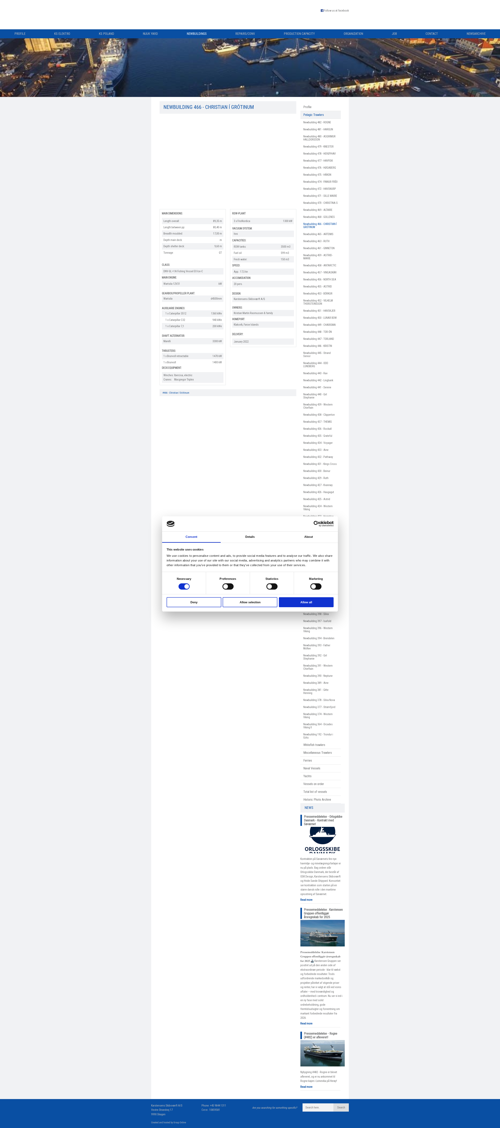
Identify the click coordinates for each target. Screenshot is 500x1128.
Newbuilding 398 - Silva (316, 614)
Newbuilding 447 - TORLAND (318, 338)
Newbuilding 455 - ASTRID (317, 286)
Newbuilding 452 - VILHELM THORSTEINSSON (318, 302)
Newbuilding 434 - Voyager (318, 442)
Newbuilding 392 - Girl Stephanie (315, 657)
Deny (193, 602)
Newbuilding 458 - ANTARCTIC (319, 265)
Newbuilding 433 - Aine (316, 449)
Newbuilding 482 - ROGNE (317, 122)
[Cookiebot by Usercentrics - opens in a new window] (316, 524)
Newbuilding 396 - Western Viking (318, 630)
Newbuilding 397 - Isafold (317, 621)
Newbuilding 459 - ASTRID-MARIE (318, 257)
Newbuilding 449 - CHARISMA (319, 324)
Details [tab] (250, 536)
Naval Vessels (311, 768)
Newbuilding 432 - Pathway (318, 456)
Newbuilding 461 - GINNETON (319, 248)
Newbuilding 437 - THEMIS (317, 421)
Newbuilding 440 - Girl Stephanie (315, 396)
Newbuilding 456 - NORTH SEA (319, 279)
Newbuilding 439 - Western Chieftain (318, 406)
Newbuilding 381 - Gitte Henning (316, 691)
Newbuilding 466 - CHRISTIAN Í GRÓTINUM (320, 225)
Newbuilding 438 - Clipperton (319, 414)
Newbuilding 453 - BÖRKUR (317, 293)
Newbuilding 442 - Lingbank (318, 380)
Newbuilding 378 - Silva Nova (319, 700)
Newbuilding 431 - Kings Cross (320, 464)
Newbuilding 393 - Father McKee (316, 647)
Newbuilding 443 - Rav (315, 373)
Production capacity (299, 34)
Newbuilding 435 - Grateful (317, 435)
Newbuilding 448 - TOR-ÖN (317, 331)
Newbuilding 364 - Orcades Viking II (318, 726)
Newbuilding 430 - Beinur (316, 471)
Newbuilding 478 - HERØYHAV (319, 153)
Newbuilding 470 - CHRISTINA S (320, 202)
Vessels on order (313, 784)
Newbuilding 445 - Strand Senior (317, 354)
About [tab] (308, 536)
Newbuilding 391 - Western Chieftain (318, 667)
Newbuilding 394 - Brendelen (318, 638)
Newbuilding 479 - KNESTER (318, 146)
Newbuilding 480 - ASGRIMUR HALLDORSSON (319, 138)
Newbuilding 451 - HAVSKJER (319, 310)
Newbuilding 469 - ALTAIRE (317, 209)
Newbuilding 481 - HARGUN (318, 129)
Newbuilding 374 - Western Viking (318, 716)
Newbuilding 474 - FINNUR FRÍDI (320, 181)
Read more (306, 899)
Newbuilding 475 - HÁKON (317, 174)
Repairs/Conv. (245, 34)
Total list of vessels (315, 792)
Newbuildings (197, 34)
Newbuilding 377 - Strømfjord (319, 707)
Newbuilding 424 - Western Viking (318, 508)
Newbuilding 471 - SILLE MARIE (320, 195)
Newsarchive (476, 34)
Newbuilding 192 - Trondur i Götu (318, 736)
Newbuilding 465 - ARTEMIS (318, 234)
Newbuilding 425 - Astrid (316, 499)
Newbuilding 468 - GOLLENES (319, 216)
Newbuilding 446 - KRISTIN (317, 345)
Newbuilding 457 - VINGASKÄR (320, 272)
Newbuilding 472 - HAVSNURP (319, 188)
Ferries (307, 760)
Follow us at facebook (336, 10)
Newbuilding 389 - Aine (316, 682)
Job (394, 34)
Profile (19, 34)
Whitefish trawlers (314, 745)
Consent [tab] (191, 536)
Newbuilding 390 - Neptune (318, 675)
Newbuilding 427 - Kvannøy (318, 485)
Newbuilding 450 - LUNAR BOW (320, 317)
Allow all (306, 602)
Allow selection (250, 602)
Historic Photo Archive (317, 799)
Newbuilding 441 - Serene (317, 387)
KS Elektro (62, 34)
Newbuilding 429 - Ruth (316, 478)
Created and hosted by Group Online (168, 1122)
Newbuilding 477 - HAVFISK (318, 160)
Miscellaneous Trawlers (317, 753)
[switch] (228, 586)
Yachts (307, 776)
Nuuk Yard (150, 34)
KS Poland (106, 34)
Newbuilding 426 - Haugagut (318, 492)
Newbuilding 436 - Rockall (317, 428)
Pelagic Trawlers (313, 115)
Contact (432, 34)
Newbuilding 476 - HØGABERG (319, 167)
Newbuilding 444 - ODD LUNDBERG (315, 365)
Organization (353, 34)
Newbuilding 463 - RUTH (316, 241)
